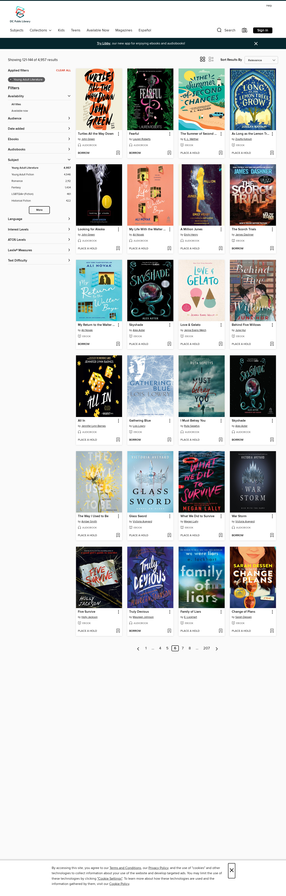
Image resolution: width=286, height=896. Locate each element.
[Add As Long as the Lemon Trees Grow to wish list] (271, 153)
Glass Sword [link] (138, 516)
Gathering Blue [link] (140, 421)
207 (206, 648)
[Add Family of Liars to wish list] (220, 631)
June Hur (240, 330)
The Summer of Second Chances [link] (199, 134)
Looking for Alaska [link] (91, 229)
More (39, 210)
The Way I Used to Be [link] (93, 516)
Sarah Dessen (243, 617)
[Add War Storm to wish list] (271, 535)
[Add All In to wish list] (118, 440)
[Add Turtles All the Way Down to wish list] (118, 153)
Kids (61, 30)
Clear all (63, 70)
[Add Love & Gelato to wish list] (220, 344)
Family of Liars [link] (190, 612)
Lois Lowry (139, 426)
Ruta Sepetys (192, 426)
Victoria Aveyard (142, 521)
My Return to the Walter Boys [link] (97, 325)
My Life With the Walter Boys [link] (148, 229)
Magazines (123, 30)
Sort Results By (231, 60)
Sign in (262, 30)
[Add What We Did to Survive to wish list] (220, 535)
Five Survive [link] (86, 612)
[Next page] (217, 648)
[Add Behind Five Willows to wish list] (271, 344)
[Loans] (244, 31)
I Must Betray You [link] (193, 421)
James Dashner (244, 234)
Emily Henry (191, 234)
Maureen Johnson (143, 617)
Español (145, 30)
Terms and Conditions (125, 868)
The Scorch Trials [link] (244, 229)
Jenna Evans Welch (195, 330)
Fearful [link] (134, 134)
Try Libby (103, 43)
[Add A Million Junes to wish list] (220, 248)
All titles (16, 104)
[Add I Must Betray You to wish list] (220, 440)
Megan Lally (191, 521)
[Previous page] (138, 648)
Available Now (98, 30)
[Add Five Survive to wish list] (118, 631)
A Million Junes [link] (191, 229)
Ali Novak (138, 234)
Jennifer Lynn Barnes (93, 426)
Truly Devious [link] (139, 612)
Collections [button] (39, 30)
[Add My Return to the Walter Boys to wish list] (118, 344)
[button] (225, 31)
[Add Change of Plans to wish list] (271, 631)
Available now (20, 111)
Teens (75, 30)
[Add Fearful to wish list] (169, 153)
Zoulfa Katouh (243, 139)
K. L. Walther (191, 139)
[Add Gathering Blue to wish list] (169, 440)
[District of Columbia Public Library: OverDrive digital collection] (20, 14)
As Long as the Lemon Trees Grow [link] (251, 134)
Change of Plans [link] (243, 612)
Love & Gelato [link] (190, 325)
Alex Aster (139, 330)
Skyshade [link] (136, 325)
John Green (88, 139)
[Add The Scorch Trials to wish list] (271, 248)
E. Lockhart (190, 617)
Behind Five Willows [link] (246, 325)
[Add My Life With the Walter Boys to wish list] (169, 248)
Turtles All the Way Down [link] (96, 134)
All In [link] (81, 421)
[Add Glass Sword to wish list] (169, 535)
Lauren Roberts (142, 139)
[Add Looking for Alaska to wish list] (118, 248)
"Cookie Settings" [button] (109, 879)
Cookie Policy (119, 884)
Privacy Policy (158, 868)
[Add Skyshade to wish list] (169, 344)
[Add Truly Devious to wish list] (169, 631)
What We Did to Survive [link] (197, 516)
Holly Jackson (89, 617)
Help (269, 5)
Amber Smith (89, 521)
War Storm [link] (239, 516)
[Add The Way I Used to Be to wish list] (118, 535)
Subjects (16, 30)
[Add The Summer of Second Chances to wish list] (220, 153)
